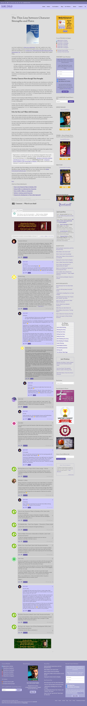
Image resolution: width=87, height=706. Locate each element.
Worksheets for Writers (80, 700)
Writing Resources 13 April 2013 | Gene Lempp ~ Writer (33, 468)
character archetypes (28, 199)
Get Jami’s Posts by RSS (62, 50)
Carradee (20, 423)
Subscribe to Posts (26, 2)
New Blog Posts (61, 79)
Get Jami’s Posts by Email (63, 51)
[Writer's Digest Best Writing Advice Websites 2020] (65, 423)
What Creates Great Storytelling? (63, 254)
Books (48, 6)
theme (34, 200)
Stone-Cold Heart (65, 110)
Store (70, 700)
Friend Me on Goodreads (62, 43)
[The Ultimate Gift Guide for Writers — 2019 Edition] (65, 401)
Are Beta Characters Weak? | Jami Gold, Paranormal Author (34, 614)
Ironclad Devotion (65, 139)
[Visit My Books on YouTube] (17, 2)
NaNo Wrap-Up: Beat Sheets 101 (63, 307)
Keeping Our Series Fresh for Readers (64, 260)
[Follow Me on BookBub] (7, 2)
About (74, 6)
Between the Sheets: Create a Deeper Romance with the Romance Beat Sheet (65, 364)
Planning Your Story (22, 200)
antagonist (22, 199)
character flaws (35, 199)
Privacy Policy (67, 88)
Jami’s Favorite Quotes (65, 465)
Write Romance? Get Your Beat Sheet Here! (53, 682)
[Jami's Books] (65, 200)
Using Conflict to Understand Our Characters (25, 189)
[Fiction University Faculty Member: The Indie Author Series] (65, 436)
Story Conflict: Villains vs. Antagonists (23, 191)
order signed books (67, 220)
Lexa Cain (20, 399)
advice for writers (16, 199)
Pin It (13, 181)
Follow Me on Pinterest (62, 46)
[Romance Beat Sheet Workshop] (65, 33)
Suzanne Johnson (22, 241)
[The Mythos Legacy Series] (65, 206)
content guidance (62, 222)
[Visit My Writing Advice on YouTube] (15, 2)
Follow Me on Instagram (62, 47)
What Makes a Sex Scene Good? (63, 251)
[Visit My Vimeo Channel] (19, 2)
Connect (80, 6)
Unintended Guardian (65, 167)
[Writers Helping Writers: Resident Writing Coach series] (65, 449)
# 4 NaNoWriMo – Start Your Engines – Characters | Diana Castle (35, 524)
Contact (63, 700)
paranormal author (15, 200)
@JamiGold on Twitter (62, 40)
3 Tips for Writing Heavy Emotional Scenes (53, 684)
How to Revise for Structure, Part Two (64, 313)
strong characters (29, 200)
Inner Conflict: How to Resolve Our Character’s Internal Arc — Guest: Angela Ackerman (65, 273)
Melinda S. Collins (22, 480)
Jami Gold (22, 198)
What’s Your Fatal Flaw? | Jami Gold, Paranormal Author (33, 545)
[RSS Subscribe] (21, 2)
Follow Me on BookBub (62, 44)
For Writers (68, 6)
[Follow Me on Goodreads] (5, 2)
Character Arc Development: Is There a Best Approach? (27, 195)
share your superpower (29, 47)
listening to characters (46, 199)
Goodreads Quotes (71, 474)
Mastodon (2, 0)
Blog (62, 6)
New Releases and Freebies (64, 81)
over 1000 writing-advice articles (66, 215)
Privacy (74, 700)
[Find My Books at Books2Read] (9, 2)
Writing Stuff (28, 198)
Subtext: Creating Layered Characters (23, 193)
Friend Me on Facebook (62, 41)
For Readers (55, 6)
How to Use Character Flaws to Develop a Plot (25, 187)
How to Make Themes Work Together (64, 262)
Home (43, 6)
